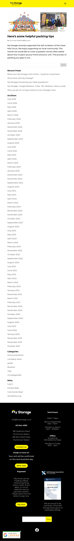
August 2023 (13, 227)
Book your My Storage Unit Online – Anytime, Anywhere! (33, 74)
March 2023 (12, 242)
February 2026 (14, 119)
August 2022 (13, 262)
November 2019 (14, 342)
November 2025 (14, 131)
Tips (9, 371)
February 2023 (14, 246)
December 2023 (14, 211)
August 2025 (13, 143)
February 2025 (14, 167)
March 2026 (12, 115)
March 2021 (12, 298)
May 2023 (11, 235)
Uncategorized (14, 375)
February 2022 (14, 286)
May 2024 (11, 195)
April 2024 (12, 199)
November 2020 (14, 310)
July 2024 (11, 191)
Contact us (21, 447)
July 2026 (11, 99)
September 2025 (15, 139)
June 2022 (12, 270)
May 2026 (11, 107)
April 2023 (12, 238)
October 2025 (13, 135)
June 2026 (12, 103)
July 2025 (11, 147)
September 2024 (15, 183)
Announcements (15, 355)
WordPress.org (14, 396)
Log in (10, 384)
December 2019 (14, 338)
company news (14, 359)
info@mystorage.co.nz (21, 420)
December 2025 (14, 127)
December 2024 (14, 175)
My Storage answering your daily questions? (27, 82)
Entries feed (13, 388)
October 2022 (13, 254)
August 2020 (13, 322)
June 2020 (12, 330)
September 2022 (15, 258)
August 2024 (13, 187)
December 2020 (14, 306)
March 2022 (12, 282)
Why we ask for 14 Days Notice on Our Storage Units (31, 90)
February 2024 (14, 207)
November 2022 (14, 250)
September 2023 (15, 223)
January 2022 (13, 290)
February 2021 (13, 302)
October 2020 (13, 314)
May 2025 (11, 155)
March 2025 (12, 163)
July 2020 (11, 326)
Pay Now (21, 504)
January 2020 (13, 334)
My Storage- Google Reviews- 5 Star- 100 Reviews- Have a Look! (36, 86)
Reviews (11, 367)
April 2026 (12, 111)
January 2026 (13, 123)
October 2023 (13, 219)
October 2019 (13, 346)
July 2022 (11, 266)
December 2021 (14, 294)
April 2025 (12, 159)
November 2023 (14, 215)
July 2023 (11, 231)
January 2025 (13, 171)
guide (29, 40)
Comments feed (15, 392)
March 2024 (12, 203)
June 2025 (12, 151)
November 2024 (14, 179)
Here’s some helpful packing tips (30, 36)
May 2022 (11, 274)
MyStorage (12, 40)
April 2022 (12, 278)
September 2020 (15, 318)
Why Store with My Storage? (20, 78)
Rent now (21, 466)
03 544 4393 (21, 425)
